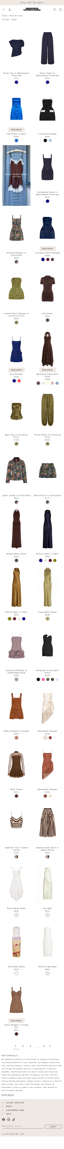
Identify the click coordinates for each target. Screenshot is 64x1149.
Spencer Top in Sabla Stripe (16, 848)
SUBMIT (53, 1126)
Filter (5, 19)
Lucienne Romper (47, 133)
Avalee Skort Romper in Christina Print (16, 314)
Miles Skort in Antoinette (47, 495)
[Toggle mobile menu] (3, 9)
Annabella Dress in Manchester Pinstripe (47, 193)
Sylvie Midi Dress (16, 908)
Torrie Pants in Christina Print (47, 436)
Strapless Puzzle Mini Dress (47, 671)
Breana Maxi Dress (16, 553)
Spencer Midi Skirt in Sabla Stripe (47, 848)
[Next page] (50, 1046)
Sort (14, 19)
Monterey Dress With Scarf (47, 375)
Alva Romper (16, 374)
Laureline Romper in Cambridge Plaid (16, 671)
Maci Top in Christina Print (16, 436)
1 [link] (15, 1046)
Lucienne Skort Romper (47, 252)
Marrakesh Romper (47, 730)
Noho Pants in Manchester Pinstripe (47, 74)
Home (5, 15)
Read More (7, 1095)
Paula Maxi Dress (47, 611)
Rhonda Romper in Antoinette (16, 254)
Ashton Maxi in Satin (47, 553)
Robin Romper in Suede (16, 730)
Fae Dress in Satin (16, 133)
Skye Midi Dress (16, 966)
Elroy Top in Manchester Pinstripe (16, 74)
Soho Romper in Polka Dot (16, 1026)
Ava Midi (47, 908)
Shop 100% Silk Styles (32, 2)
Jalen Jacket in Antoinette (16, 495)
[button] (61, 9)
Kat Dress (47, 313)
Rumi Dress (16, 789)
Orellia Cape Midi (47, 966)
